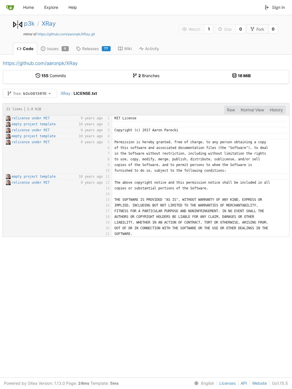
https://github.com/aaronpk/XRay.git (66, 34)
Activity (152, 48)
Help (72, 7)
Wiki (128, 48)
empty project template (34, 124)
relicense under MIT (31, 118)
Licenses (227, 383)
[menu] (203, 383)
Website (259, 383)
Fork (260, 29)
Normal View (252, 109)
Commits (53, 75)
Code (28, 48)
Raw (231, 109)
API (244, 383)
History (276, 109)
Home (28, 7)
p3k (29, 23)
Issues (56, 48)
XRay (49, 23)
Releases (95, 48)
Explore (51, 7)
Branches (148, 75)
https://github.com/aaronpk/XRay (40, 63)
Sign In (278, 7)
